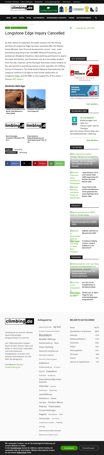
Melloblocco (44, 398)
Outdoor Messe (55, 402)
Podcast (43, 406)
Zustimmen (69, 448)
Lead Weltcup (45, 394)
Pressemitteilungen (47, 410)
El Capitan (57, 367)
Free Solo (42, 375)
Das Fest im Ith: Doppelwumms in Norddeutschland (88, 284)
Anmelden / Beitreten (12, 2)
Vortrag (42, 426)
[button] (96, 18)
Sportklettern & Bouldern (19, 28)
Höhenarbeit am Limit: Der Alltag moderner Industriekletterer (84, 273)
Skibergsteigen (44, 418)
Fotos (28, 18)
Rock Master (53, 414)
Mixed (53, 398)
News (15, 18)
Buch (56, 343)
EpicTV (42, 371)
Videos (21, 18)
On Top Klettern (87, 118)
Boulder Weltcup (47, 339)
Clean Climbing (46, 347)
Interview (43, 386)
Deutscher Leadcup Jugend (48, 359)
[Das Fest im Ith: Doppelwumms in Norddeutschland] (75, 289)
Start (6, 24)
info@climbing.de (12, 367)
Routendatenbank (84, 18)
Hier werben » (92, 104)
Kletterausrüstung (84, 80)
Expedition (51, 371)
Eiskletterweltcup (45, 367)
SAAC (61, 414)
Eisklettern (44, 363)
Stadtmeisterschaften (46, 422)
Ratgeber (43, 414)
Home (8, 18)
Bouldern (45, 335)
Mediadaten (39, 2)
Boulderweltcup (46, 343)
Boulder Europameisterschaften (49, 331)
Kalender (53, 386)
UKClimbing (18, 149)
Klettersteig (53, 390)
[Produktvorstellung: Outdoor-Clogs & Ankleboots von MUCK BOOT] (75, 246)
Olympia (42, 402)
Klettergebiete (38, 18)
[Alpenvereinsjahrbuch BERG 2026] (84, 219)
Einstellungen (16, 448)
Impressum (76, 2)
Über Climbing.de (26, 2)
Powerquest (54, 406)
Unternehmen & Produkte (56, 18)
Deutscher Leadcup (46, 355)
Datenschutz (67, 2)
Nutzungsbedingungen (52, 2)
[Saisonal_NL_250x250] (84, 41)
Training (59, 422)
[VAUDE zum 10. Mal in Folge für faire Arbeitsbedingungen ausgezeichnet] (75, 295)
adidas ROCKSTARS (45, 327)
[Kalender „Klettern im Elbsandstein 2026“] (75, 236)
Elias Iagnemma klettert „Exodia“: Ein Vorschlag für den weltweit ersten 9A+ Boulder (84, 162)
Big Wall (57, 327)
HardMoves (51, 375)
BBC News (17, 79)
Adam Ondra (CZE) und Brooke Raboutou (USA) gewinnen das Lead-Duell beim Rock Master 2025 (90, 191)
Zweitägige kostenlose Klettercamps (87, 98)
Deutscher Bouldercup (48, 351)
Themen (71, 18)
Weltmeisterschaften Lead (48, 435)
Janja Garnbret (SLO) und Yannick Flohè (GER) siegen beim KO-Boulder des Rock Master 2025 (90, 177)
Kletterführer (43, 390)
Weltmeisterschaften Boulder (50, 430)
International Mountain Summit (50, 380)
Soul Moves (55, 418)
